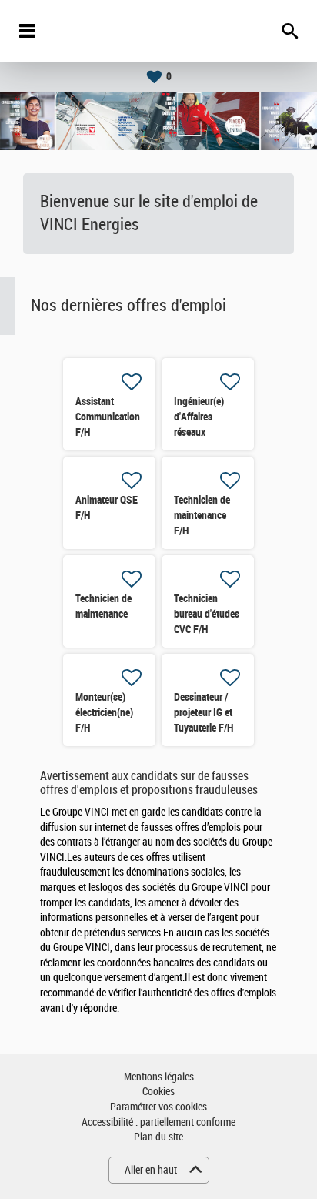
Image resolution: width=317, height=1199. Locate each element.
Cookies (158, 1091)
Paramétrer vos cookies (158, 1107)
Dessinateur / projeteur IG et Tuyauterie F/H (203, 712)
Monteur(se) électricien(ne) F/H (104, 712)
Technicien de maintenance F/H (202, 515)
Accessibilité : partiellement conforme (158, 1122)
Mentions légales (159, 1076)
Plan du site (158, 1137)
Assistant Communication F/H (107, 416)
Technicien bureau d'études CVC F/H (206, 613)
